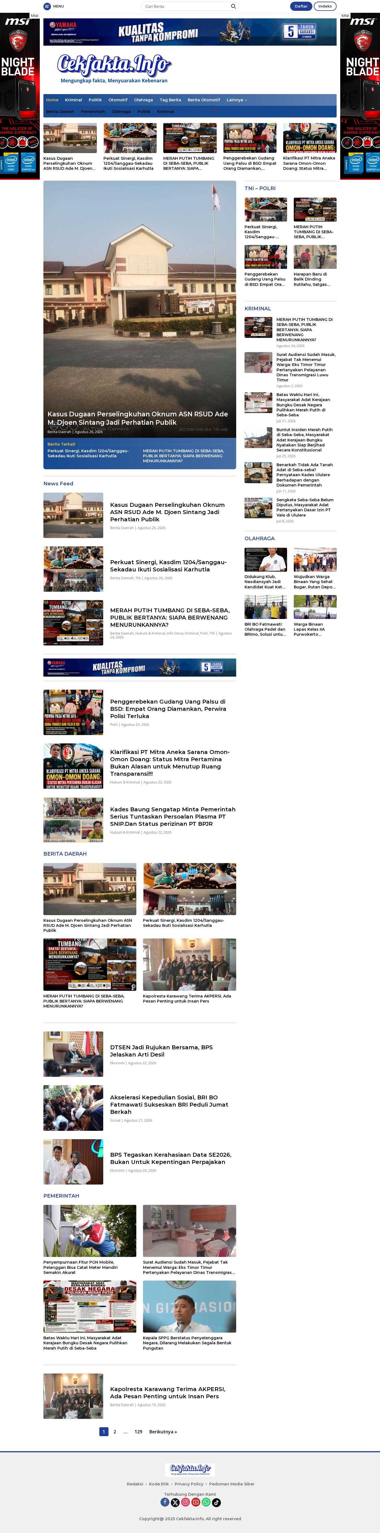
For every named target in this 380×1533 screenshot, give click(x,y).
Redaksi (135, 1484)
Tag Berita (170, 99)
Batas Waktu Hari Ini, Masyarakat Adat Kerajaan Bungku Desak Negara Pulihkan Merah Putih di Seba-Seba (85, 1342)
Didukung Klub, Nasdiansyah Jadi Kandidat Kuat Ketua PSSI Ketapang (266, 582)
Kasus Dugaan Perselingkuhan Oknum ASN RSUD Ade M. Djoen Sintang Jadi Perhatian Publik (67, 163)
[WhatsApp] (206, 1502)
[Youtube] (195, 1502)
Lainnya (235, 99)
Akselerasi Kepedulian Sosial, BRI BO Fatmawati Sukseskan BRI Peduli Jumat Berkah (169, 1104)
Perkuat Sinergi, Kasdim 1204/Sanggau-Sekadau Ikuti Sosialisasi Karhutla (128, 163)
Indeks (325, 6)
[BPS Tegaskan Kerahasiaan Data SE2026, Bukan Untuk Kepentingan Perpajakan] (73, 1162)
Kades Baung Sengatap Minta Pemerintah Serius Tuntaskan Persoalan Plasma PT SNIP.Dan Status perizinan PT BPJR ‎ (173, 816)
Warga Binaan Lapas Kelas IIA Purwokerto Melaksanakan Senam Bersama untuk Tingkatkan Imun (312, 629)
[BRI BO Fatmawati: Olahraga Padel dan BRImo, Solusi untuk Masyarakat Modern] (266, 607)
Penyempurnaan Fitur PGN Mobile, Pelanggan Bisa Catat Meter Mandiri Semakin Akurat (80, 1267)
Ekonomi (117, 1062)
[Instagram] (185, 1502)
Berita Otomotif (204, 99)
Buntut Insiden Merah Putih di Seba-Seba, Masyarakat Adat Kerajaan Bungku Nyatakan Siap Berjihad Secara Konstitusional (305, 440)
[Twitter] (175, 1502)
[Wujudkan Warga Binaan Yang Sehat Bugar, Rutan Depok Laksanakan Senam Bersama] (315, 560)
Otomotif (117, 99)
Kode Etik (159, 1484)
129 (138, 1432)
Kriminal (73, 99)
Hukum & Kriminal (150, 633)
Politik (95, 99)
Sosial (115, 1120)
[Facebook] (165, 1502)
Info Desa (175, 633)
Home (52, 99)
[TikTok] (216, 1502)
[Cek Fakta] (112, 69)
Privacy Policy (189, 1484)
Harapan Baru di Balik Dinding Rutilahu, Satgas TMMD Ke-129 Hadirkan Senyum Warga (312, 279)
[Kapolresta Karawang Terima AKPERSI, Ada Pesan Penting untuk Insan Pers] (189, 965)
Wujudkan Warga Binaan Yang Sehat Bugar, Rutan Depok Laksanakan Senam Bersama (314, 582)
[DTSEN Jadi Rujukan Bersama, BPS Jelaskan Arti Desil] (73, 1054)
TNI (138, 577)
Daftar (301, 6)
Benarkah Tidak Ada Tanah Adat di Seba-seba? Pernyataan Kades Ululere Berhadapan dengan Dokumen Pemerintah (305, 475)
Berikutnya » (163, 1432)
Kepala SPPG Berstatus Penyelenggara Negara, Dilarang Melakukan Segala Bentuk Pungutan (187, 1342)
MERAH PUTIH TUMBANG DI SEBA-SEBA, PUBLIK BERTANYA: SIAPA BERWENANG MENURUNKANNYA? (188, 163)
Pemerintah (93, 111)
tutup (34, 16)
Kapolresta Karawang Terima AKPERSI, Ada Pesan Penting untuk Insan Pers (187, 999)
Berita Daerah (60, 111)
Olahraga (143, 99)
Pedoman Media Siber (232, 1484)
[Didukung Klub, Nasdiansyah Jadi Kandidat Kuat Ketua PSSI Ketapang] (266, 560)
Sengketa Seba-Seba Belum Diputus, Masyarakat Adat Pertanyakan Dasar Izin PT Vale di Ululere (305, 507)
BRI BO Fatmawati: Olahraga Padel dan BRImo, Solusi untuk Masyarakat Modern (265, 629)
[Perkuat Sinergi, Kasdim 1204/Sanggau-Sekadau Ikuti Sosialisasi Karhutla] (130, 138)
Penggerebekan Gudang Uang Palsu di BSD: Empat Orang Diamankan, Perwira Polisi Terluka (250, 163)
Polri (204, 633)
